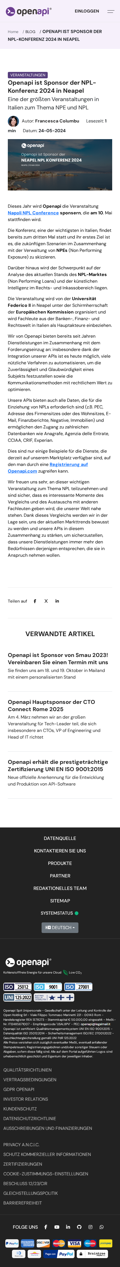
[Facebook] (45, 1227)
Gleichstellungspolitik (30, 1193)
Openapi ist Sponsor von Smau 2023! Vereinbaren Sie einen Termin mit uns (58, 658)
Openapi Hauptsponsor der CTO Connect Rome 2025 (51, 705)
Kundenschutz (20, 1109)
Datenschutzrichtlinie (29, 1119)
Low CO (75, 972)
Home (13, 31)
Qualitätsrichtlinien (27, 1070)
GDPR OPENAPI (18, 1089)
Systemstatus (60, 913)
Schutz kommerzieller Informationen (47, 1154)
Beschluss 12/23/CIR (25, 1183)
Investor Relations (25, 1099)
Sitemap (60, 901)
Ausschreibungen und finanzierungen (47, 1128)
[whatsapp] (101, 1227)
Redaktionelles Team (60, 888)
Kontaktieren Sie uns (60, 851)
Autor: (50, 121)
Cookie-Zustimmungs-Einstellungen (45, 1174)
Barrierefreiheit (22, 1203)
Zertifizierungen (22, 1164)
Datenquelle (60, 838)
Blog (30, 31)
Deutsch (61, 927)
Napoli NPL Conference (33, 213)
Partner (60, 876)
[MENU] (110, 11)
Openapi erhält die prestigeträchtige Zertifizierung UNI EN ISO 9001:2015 (58, 765)
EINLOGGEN (87, 11)
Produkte (60, 863)
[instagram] (90, 1227)
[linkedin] (68, 1227)
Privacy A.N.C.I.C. (21, 1145)
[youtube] (57, 1227)
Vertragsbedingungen (29, 1080)
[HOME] (29, 11)
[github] (79, 1227)
